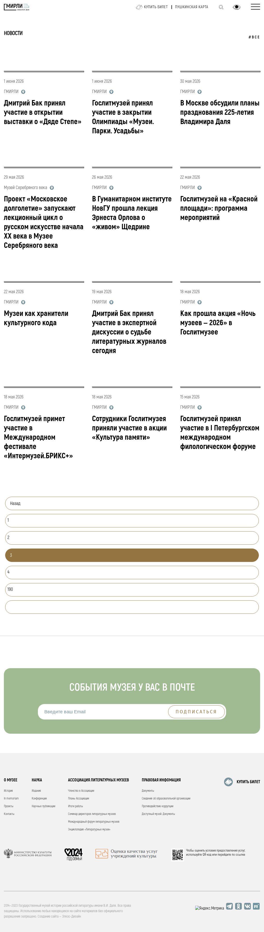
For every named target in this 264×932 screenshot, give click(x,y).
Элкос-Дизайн (71, 916)
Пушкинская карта (191, 7)
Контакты (9, 814)
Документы (148, 791)
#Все (254, 37)
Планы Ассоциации (78, 798)
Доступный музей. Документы (158, 814)
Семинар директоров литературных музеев (92, 814)
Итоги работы (75, 806)
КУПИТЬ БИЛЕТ (248, 781)
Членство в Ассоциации (81, 791)
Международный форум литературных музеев (93, 822)
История (8, 791)
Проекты (8, 806)
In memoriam (11, 798)
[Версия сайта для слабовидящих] (237, 7)
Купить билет (156, 7)
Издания (36, 791)
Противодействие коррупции (157, 806)
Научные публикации (43, 806)
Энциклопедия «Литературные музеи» (89, 829)
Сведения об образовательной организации (166, 798)
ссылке (240, 855)
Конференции (39, 798)
